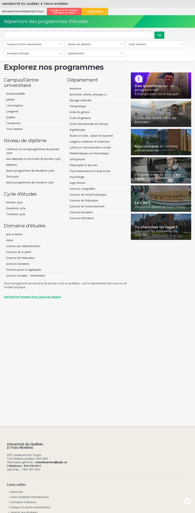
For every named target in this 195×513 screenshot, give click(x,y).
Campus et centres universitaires (30, 507)
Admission (16, 492)
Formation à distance (23, 502)
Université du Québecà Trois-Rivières (25, 446)
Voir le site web (161, 85)
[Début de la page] (187, 501)
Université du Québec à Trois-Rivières (35, 4)
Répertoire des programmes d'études (46, 21)
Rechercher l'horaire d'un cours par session (32, 297)
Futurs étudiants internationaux (29, 497)
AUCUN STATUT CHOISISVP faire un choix (64, 11)
